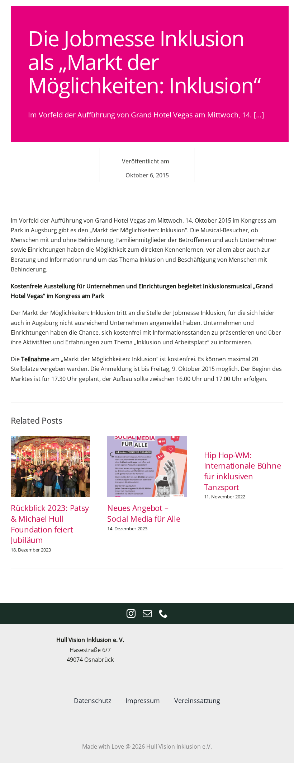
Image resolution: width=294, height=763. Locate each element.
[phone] (163, 613)
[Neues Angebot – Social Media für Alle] (146, 440)
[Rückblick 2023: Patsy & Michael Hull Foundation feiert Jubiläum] (50, 440)
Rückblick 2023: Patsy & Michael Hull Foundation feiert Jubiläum (50, 523)
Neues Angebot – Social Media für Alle (143, 513)
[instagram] (131, 613)
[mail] (147, 613)
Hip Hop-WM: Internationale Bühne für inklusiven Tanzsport (242, 471)
